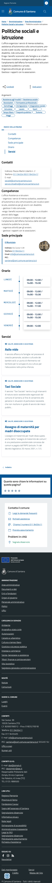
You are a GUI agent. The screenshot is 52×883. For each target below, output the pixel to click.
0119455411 (18, 250)
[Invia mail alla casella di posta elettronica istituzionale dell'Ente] (20, 737)
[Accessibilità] (7, 876)
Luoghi (4, 701)
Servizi (31, 869)
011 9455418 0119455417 (25, 174)
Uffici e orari (7, 746)
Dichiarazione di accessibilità (14, 825)
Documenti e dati (9, 589)
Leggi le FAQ (7, 832)
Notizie (5, 682)
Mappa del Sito (36, 872)
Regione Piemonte (10, 3)
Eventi (4, 705)
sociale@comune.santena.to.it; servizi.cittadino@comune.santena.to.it (22, 182)
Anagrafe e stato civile (11, 629)
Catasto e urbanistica (11, 638)
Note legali (6, 821)
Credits (15, 872)
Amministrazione (15, 21)
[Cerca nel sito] (43, 11)
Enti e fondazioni (9, 593)
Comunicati (6, 686)
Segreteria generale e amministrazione (19, 668)
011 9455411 (16, 730)
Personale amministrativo (13, 602)
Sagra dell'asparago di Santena (15, 808)
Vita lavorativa (8, 663)
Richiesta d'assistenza (11, 842)
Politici (4, 606)
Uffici (4, 610)
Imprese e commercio (11, 650)
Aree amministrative (11, 584)
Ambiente (6, 625)
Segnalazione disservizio (12, 812)
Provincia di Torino (9, 799)
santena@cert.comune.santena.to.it (21, 260)
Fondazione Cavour (10, 804)
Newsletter (7, 859)
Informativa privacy (10, 817)
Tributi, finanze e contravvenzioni (16, 659)
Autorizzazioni (8, 633)
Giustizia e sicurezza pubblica (14, 646)
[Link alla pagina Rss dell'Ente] (12, 855)
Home (4, 21)
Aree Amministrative (33, 21)
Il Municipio (10, 242)
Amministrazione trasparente (14, 829)
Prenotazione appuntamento (14, 838)
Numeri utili (7, 750)
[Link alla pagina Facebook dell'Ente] (3, 855)
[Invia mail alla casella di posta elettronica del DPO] (14, 765)
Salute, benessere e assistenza (15, 655)
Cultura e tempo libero (11, 642)
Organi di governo (9, 597)
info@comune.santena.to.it (22, 254)
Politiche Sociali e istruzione (12, 24)
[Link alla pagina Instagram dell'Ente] (8, 855)
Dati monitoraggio (9, 869)
